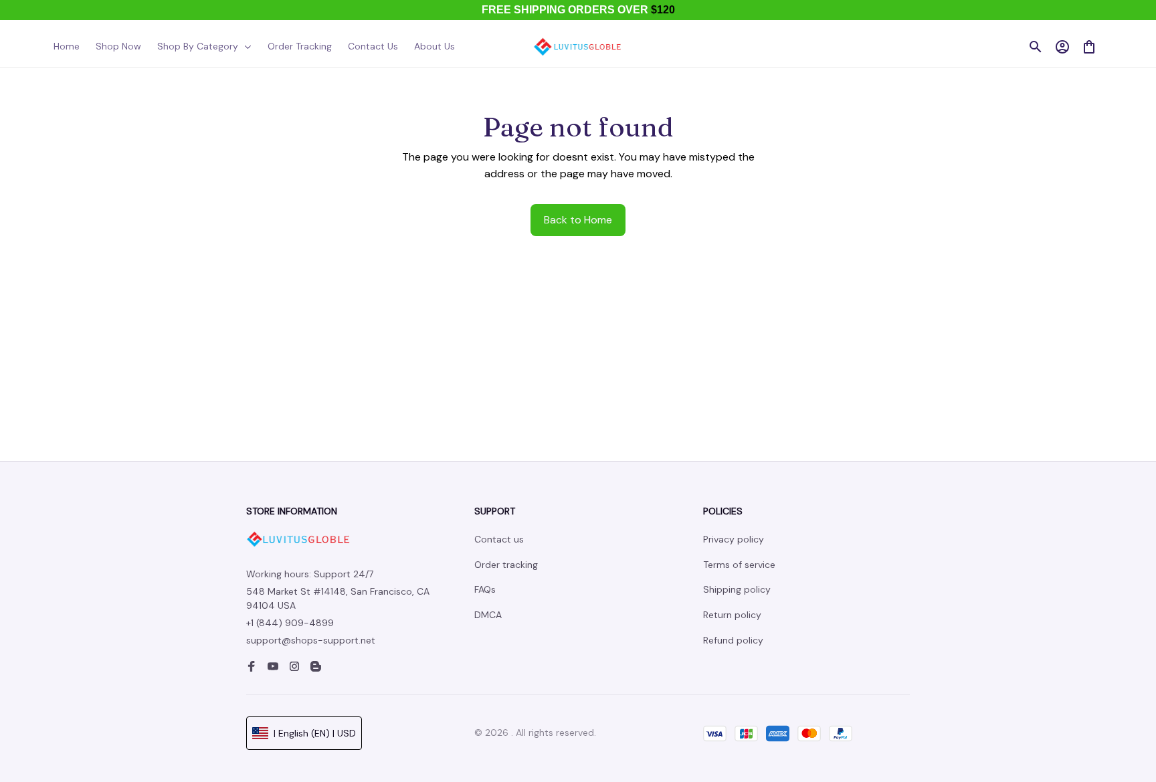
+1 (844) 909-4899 (290, 623)
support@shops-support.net (310, 640)
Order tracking (506, 565)
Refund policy (733, 640)
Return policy (732, 615)
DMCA (488, 615)
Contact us (499, 539)
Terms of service (739, 565)
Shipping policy (737, 589)
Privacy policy (733, 539)
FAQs (485, 589)
